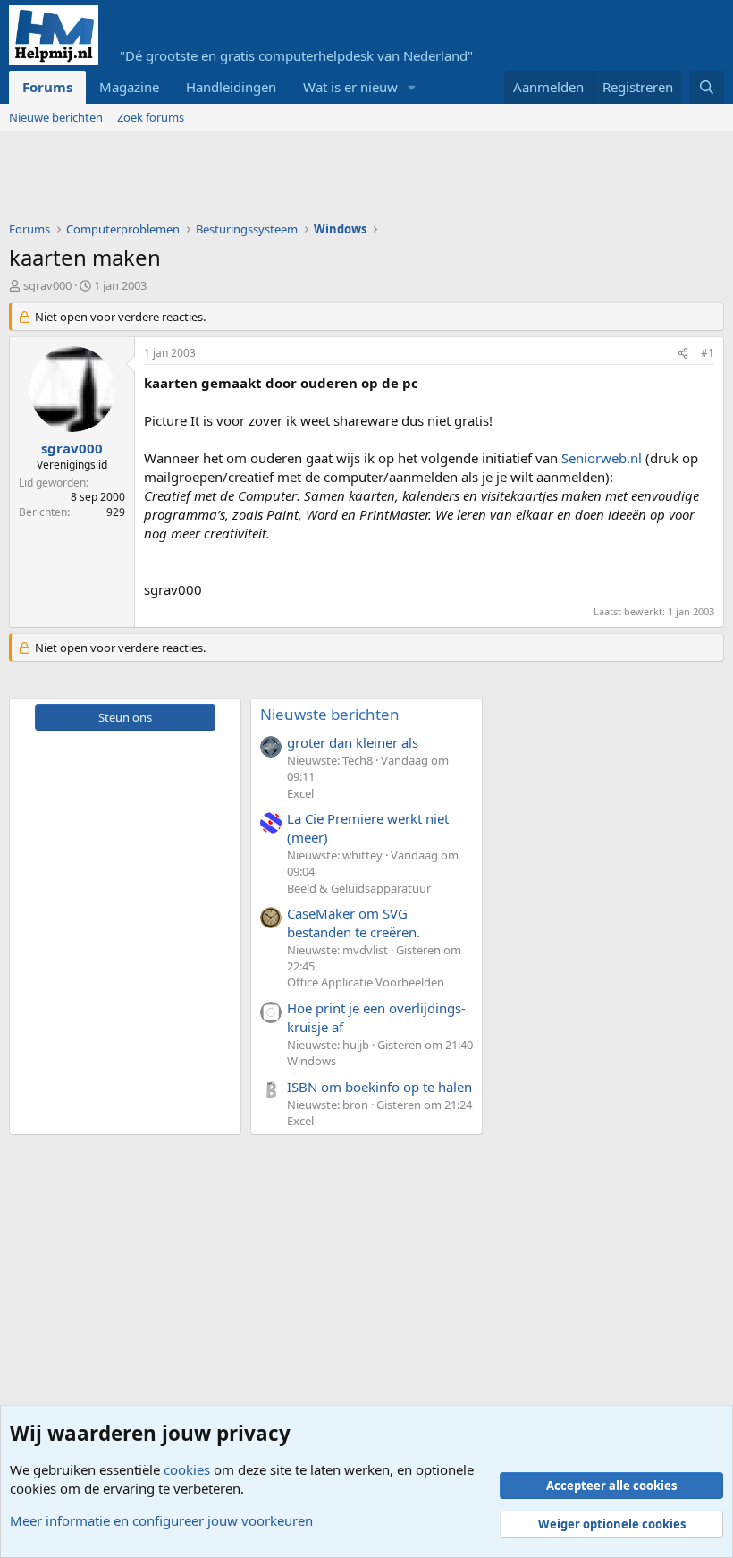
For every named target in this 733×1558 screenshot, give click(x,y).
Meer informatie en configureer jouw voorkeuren (161, 1520)
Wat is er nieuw (350, 87)
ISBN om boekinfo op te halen (379, 1087)
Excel (300, 793)
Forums (47, 87)
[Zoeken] (706, 87)
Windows (311, 1061)
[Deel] (683, 353)
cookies (187, 1469)
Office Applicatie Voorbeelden (365, 982)
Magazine (129, 87)
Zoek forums (150, 117)
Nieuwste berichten (330, 714)
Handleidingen (231, 87)
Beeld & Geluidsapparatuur (359, 888)
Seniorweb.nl (601, 458)
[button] (412, 87)
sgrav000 (47, 285)
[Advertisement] (334, 180)
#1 (707, 352)
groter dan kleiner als (352, 742)
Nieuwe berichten (56, 117)
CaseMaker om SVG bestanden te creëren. (353, 922)
